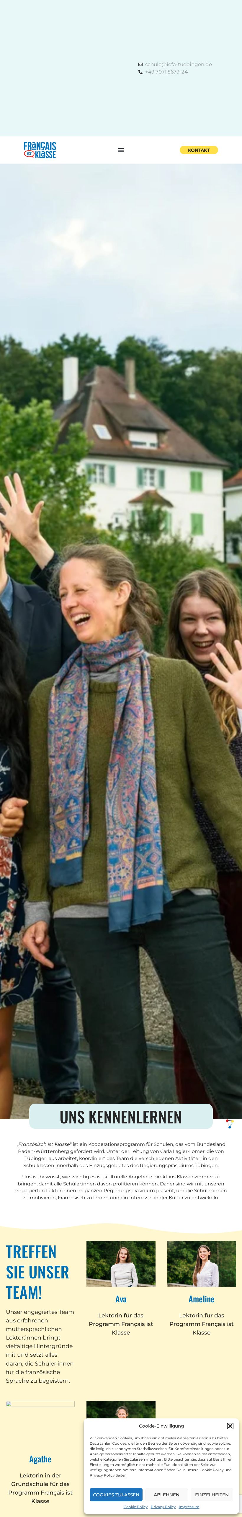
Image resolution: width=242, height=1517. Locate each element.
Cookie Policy (136, 1507)
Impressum (189, 1507)
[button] (230, 1426)
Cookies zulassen (116, 1495)
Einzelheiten (212, 1495)
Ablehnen (166, 1495)
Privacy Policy (163, 1507)
